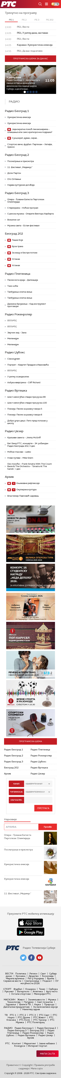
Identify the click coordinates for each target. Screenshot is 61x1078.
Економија (48, 976)
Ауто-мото (52, 991)
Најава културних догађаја (20, 185)
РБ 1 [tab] (11, 19)
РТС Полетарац (36, 1022)
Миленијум (13, 338)
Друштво (34, 976)
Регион (33, 973)
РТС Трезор (40, 1019)
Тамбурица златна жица (19, 291)
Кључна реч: (16, 800)
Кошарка (30, 989)
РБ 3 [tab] (36, 19)
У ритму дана (14, 77)
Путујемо (29, 1002)
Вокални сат (13, 219)
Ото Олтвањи (14, 179)
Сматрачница (31, 980)
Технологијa (13, 1002)
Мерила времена (15, 978)
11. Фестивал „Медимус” (20, 167)
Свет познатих (45, 1002)
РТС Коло (24, 1019)
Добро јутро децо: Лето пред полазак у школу (27, 422)
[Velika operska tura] (30, 548)
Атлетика (38, 991)
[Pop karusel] (30, 635)
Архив (9, 477)
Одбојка (53, 989)
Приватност (13, 1065)
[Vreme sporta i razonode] (30, 693)
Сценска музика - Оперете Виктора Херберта (30, 213)
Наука (37, 1004)
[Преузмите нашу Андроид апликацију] (30, 932)
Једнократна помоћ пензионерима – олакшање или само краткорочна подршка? (29, 131)
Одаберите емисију (35, 792)
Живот (21, 999)
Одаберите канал (34, 784)
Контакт (16, 1043)
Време (50, 978)
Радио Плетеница (17, 274)
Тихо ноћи (12, 286)
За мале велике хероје (45, 1006)
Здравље (11, 1004)
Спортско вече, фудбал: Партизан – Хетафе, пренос (29, 145)
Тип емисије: (16, 792)
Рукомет (9, 991)
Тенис (42, 989)
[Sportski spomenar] (30, 723)
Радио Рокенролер (18, 314)
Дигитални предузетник (16, 1006)
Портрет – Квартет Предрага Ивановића (28, 364)
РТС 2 (23, 1015)
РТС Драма (24, 1017)
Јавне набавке (47, 1043)
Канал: (16, 784)
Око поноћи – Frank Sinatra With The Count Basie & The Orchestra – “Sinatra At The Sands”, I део (29, 466)
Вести (9, 973)
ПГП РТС (12, 320)
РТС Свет (44, 1015)
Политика (20, 973)
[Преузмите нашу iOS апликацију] (30, 923)
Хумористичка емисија (19, 117)
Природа (49, 1004)
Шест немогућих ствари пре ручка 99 (26, 397)
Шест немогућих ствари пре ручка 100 (27, 402)
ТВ (6, 1015)
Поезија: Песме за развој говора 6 (24, 414)
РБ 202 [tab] (49, 19)
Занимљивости (36, 999)
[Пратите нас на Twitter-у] (23, 957)
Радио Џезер (14, 431)
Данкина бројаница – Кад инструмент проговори (26, 305)
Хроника (20, 976)
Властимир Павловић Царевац (23, 495)
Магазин (9, 999)
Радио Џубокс (15, 352)
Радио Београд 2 (17, 155)
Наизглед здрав (31, 1009)
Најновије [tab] (10, 819)
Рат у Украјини (36, 978)
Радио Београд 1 (17, 111)
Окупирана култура (26, 489)
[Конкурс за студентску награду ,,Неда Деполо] (30, 577)
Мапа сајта (47, 1053)
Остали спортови (21, 993)
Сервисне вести (12, 980)
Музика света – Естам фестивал (23, 225)
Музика (52, 999)
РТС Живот (39, 1017)
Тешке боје (17, 240)
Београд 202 (14, 234)
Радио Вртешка (16, 390)
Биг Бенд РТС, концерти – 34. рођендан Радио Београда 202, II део (27, 444)
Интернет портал (37, 1045)
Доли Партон (14, 173)
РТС (7, 1043)
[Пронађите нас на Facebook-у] (31, 957)
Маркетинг (30, 1043)
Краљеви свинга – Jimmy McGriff (24, 437)
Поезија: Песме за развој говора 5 (24, 408)
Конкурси (19, 1045)
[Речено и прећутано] (30, 664)
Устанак (15, 259)
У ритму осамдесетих (18, 376)
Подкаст (47, 980)
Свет (43, 973)
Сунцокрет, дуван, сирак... (24, 138)
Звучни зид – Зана (16, 332)
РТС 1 (13, 1015)
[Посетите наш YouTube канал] (39, 957)
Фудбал (18, 989)
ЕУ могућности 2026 (39, 982)
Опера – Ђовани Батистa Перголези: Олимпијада (26, 200)
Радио (8, 1028)
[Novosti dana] (30, 519)
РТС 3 (32, 1015)
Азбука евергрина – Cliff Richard (23, 382)
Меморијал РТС (42, 993)
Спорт (7, 989)
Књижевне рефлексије (28, 483)
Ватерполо (23, 991)
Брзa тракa (17, 246)
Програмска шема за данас (30, 58)
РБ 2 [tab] (24, 19)
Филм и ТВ (25, 1004)
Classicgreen (13, 358)
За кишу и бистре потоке (24, 252)
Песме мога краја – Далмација (22, 280)
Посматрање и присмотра (20, 161)
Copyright (27, 1065)
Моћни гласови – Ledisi (19, 451)
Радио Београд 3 (17, 193)
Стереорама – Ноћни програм (22, 207)
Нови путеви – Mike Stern (20, 457)
